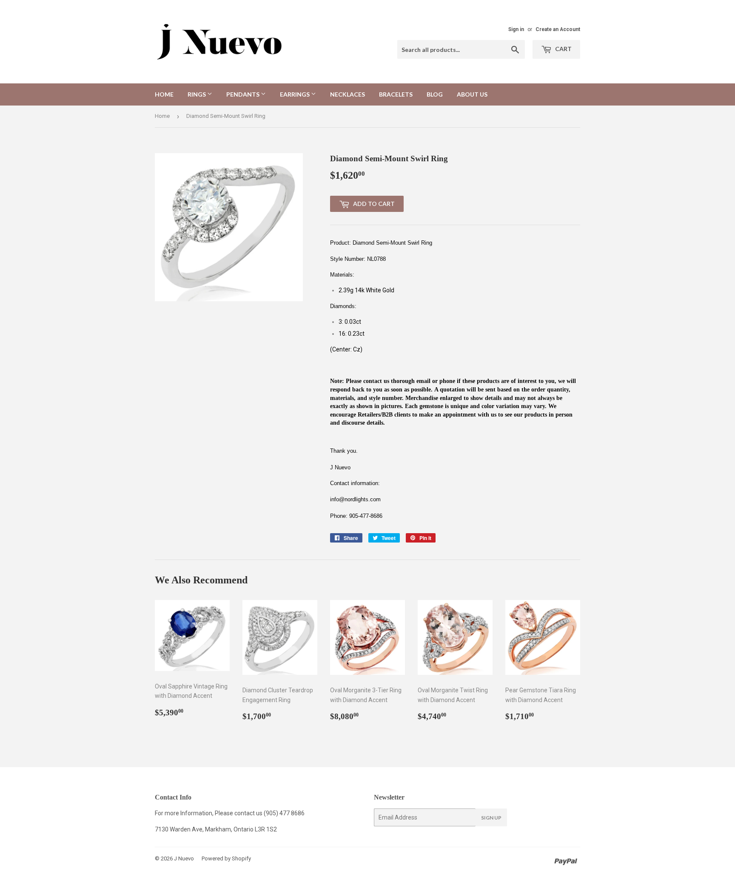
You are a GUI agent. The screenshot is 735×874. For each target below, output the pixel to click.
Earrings (295, 94)
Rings (197, 94)
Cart (563, 48)
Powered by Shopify (226, 858)
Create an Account (558, 29)
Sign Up (491, 817)
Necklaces (347, 94)
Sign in (516, 29)
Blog (435, 94)
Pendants (243, 94)
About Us (472, 94)
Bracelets (396, 94)
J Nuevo (184, 858)
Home (164, 94)
